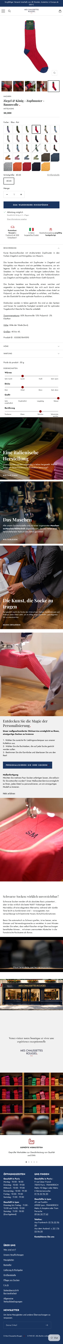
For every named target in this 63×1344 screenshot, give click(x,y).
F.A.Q (6, 1285)
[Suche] (9, 11)
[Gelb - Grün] (45, 166)
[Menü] (3, 11)
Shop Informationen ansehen (17, 219)
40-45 (8, 180)
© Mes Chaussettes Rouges (13, 1336)
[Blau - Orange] (17, 148)
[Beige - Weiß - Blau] (45, 148)
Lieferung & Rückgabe (13, 1270)
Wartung (8, 353)
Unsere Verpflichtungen (14, 1254)
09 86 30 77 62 (41, 1214)
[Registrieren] (47, 1325)
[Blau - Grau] (26, 157)
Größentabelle (53, 174)
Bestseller (8, 1264)
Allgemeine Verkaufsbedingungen (13, 1300)
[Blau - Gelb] (55, 129)
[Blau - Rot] (36, 129)
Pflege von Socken (11, 1280)
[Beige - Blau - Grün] (26, 129)
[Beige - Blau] (45, 129)
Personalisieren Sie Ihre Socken (27, 765)
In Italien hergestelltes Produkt (31, 234)
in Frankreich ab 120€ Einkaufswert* (12, 234)
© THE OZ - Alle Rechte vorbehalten (39, 1336)
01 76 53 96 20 (41, 1193)
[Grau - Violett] (17, 138)
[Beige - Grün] (36, 157)
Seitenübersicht (10, 1290)
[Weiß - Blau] (8, 148)
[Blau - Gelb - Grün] (17, 129)
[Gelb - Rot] (8, 157)
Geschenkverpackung (50, 234)
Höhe (6, 346)
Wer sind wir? (10, 1249)
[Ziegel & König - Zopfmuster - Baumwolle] (7, 86)
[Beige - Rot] (26, 138)
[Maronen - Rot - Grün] (55, 148)
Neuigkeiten (9, 1259)
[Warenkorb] (60, 11)
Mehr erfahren (9, 793)
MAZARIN (7, 96)
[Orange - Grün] (45, 157)
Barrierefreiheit (10, 1293)
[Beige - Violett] (8, 129)
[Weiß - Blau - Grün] (36, 148)
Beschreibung (10, 248)
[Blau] (55, 157)
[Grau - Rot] (8, 166)
